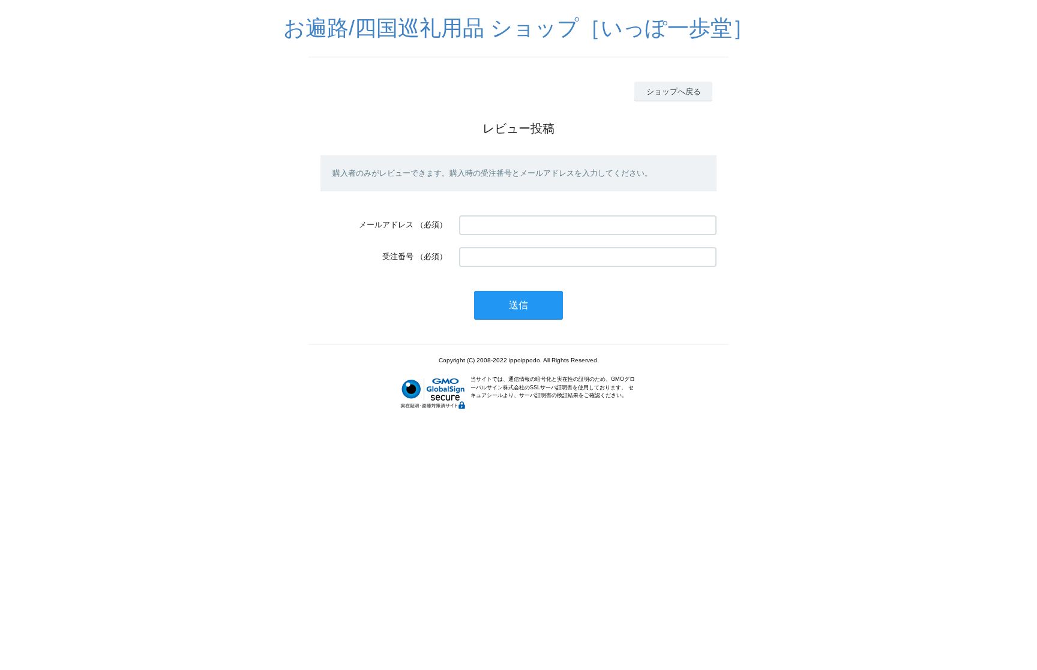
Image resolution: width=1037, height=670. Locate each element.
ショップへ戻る (673, 91)
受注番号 (397, 256)
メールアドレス (386, 224)
